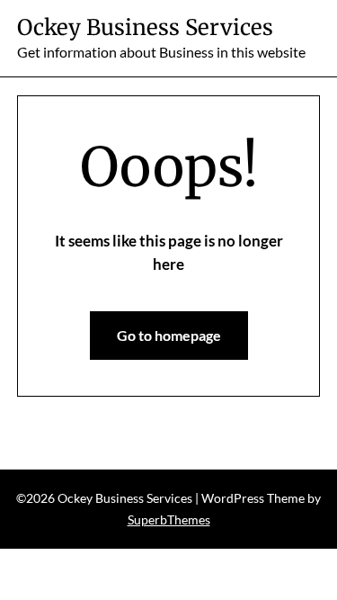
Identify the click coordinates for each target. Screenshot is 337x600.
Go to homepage (169, 335)
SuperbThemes (169, 519)
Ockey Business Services (145, 27)
